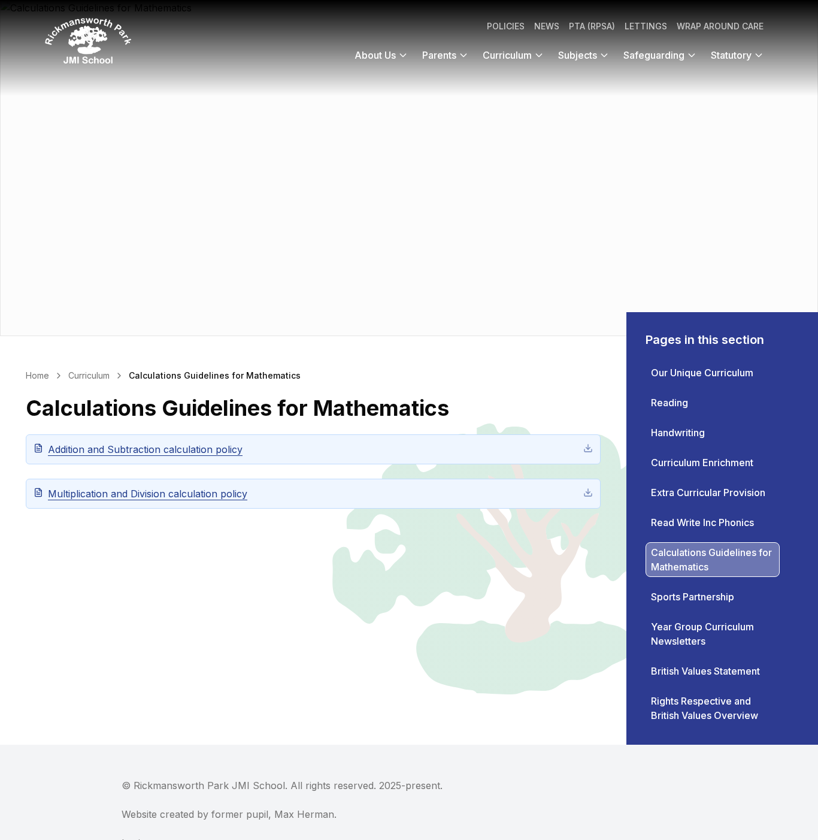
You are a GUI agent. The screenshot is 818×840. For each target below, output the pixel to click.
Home (37, 375)
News (546, 26)
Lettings (646, 26)
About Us (375, 55)
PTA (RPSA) (592, 26)
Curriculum (507, 55)
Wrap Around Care (720, 26)
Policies (506, 26)
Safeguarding (653, 55)
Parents (439, 55)
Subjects (577, 55)
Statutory (731, 55)
